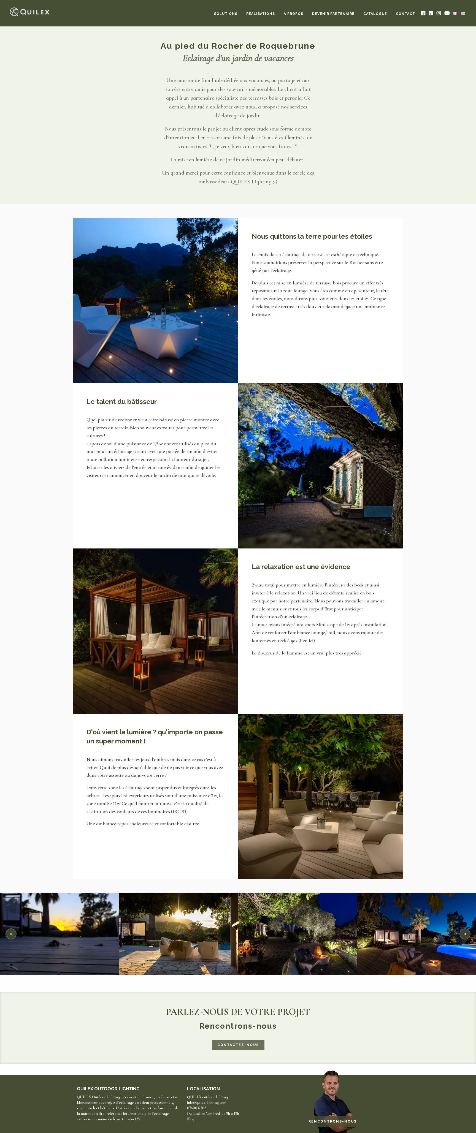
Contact (405, 14)
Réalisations (260, 14)
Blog (190, 1119)
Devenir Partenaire (333, 14)
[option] (59, 934)
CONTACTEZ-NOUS (238, 1045)
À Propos (293, 14)
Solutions (225, 14)
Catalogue (375, 14)
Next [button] (465, 934)
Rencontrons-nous (333, 1121)
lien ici (306, 640)
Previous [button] (11, 934)
